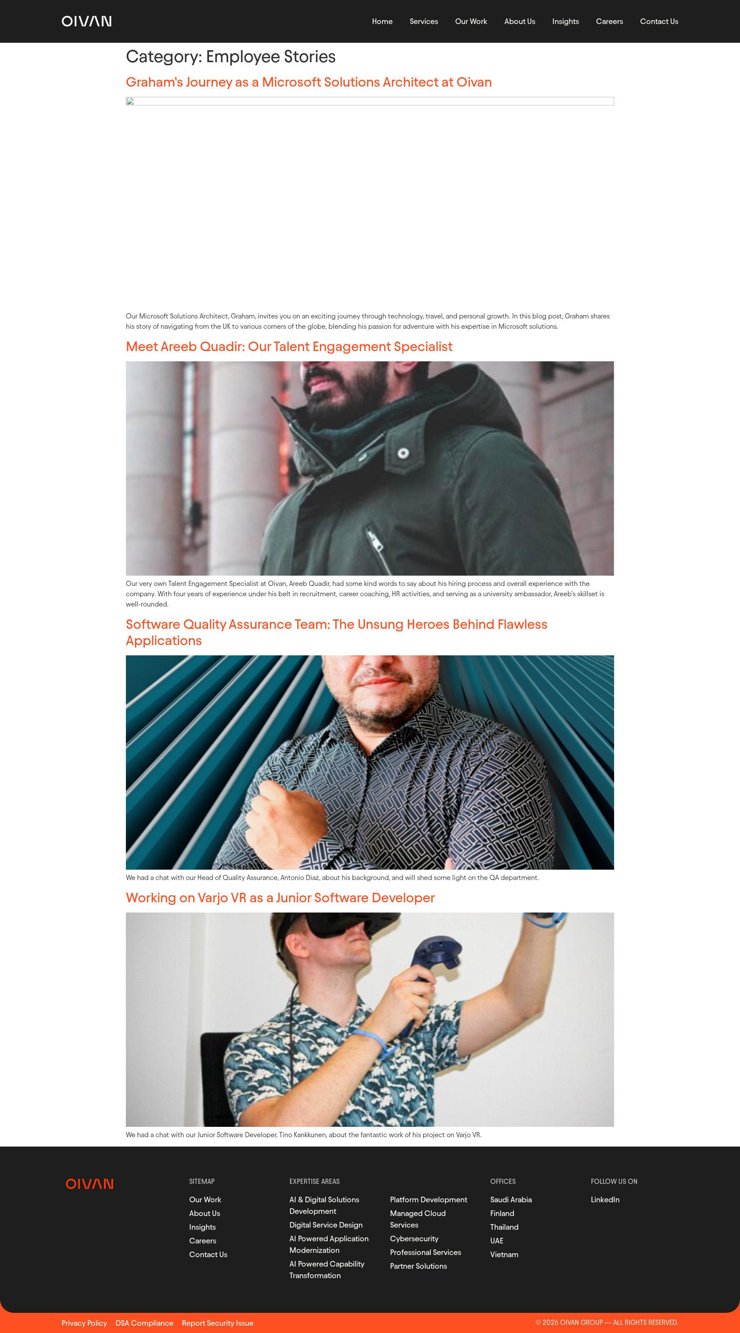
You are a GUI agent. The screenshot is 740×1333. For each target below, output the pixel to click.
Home (382, 21)
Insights (565, 21)
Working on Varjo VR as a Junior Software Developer (280, 897)
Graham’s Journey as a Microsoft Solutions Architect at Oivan (309, 82)
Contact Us (659, 21)
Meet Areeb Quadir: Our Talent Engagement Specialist (289, 346)
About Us (519, 21)
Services (424, 21)
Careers (609, 21)
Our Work (471, 21)
